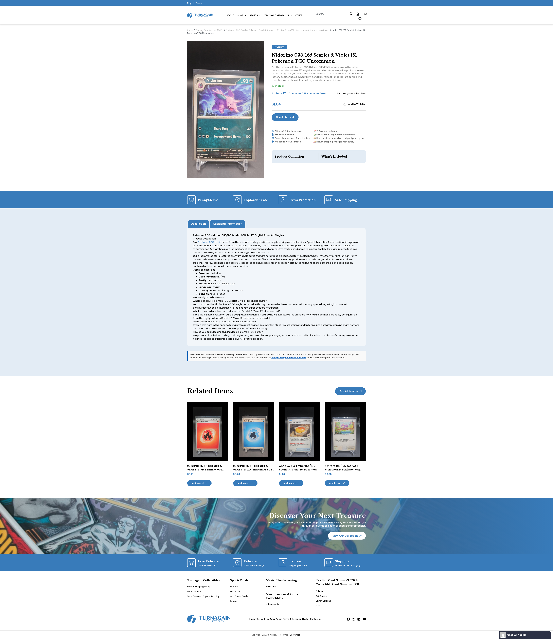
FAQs (305, 619)
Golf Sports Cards (239, 596)
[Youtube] (364, 619)
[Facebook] (348, 619)
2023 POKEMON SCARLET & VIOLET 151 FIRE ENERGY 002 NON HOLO (204, 469)
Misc (318, 605)
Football (234, 586)
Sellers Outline (194, 591)
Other (298, 15)
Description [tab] (198, 224)
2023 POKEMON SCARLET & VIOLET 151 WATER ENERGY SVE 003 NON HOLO (252, 469)
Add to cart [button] (198, 483)
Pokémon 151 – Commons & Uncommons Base (304, 30)
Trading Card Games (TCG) (209, 30)
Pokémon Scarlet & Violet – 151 (264, 30)
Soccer (233, 601)
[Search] (350, 14)
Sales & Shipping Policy (198, 586)
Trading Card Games (276, 15)
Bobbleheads (272, 604)
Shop (240, 15)
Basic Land (271, 586)
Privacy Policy (256, 619)
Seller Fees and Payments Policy (203, 596)
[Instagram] (353, 619)
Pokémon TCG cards (209, 242)
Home (190, 30)
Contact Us (315, 619)
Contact (199, 3)
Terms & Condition (292, 619)
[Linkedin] (358, 619)
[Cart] (365, 14)
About (230, 15)
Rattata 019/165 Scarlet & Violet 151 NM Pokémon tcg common (342, 469)
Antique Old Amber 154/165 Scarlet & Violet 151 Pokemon (298, 467)
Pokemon (320, 591)
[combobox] (332, 14)
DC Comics (321, 596)
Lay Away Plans (273, 619)
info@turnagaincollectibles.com (288, 357)
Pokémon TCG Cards (236, 30)
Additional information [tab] (227, 224)
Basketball (235, 591)
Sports (254, 15)
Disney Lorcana (323, 600)
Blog (189, 3)
